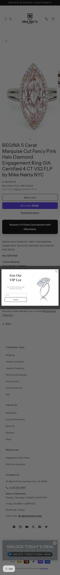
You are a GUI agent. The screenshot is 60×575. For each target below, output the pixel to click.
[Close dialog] (56, 271)
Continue (15, 299)
